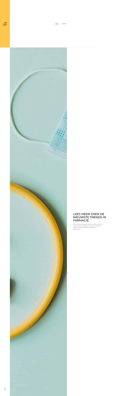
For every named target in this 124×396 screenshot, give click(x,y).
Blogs (64, 23)
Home (57, 23)
